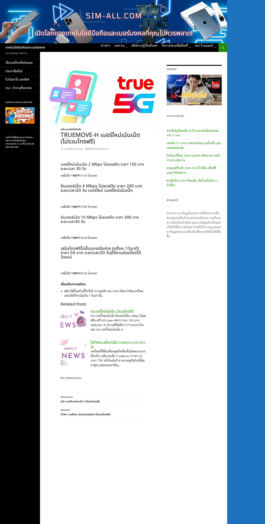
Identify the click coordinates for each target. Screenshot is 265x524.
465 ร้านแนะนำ (204, 45)
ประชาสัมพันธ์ (14, 71)
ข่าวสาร (105, 45)
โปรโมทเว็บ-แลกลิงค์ (17, 79)
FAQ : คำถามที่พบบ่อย (19, 88)
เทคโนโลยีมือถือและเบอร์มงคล (25, 47)
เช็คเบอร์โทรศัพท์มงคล (19, 63)
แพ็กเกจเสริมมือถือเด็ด (71, 129)
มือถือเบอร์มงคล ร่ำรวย (98, 148)
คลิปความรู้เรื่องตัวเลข (144, 45)
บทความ (119, 45)
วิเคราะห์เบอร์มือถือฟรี (175, 45)
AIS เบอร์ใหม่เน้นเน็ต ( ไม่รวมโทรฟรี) (112, 311)
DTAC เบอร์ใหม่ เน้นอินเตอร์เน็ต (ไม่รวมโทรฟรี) (86, 412)
